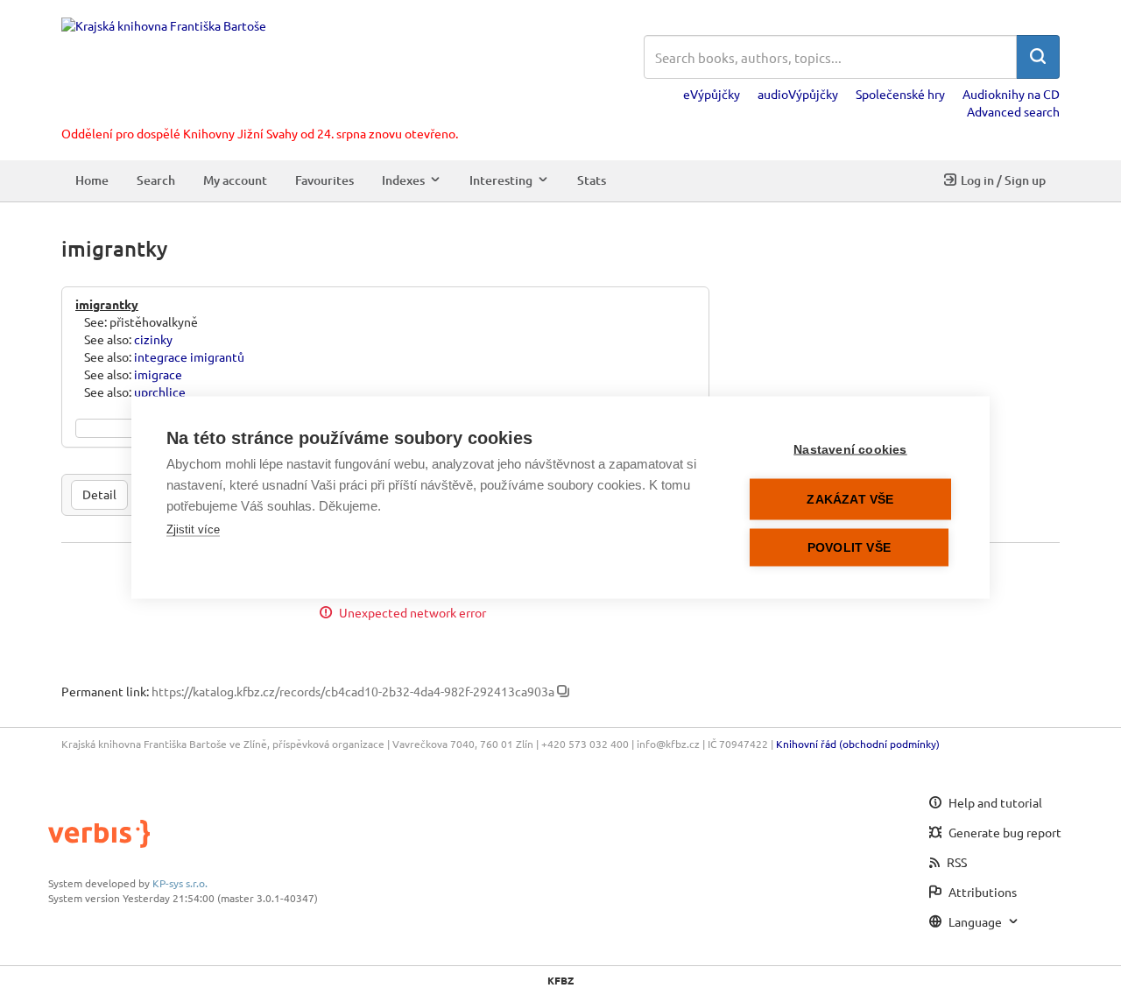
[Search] (1038, 57)
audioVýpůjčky (798, 94)
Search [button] (156, 180)
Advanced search (1013, 111)
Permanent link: (105, 691)
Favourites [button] (324, 180)
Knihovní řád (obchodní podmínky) (858, 744)
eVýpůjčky (711, 94)
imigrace (158, 374)
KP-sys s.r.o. (180, 883)
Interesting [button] (500, 180)
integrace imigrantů (189, 356)
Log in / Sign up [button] (1003, 180)
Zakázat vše (850, 499)
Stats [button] (591, 180)
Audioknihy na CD (1011, 94)
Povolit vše (849, 547)
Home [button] (92, 180)
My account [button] (235, 180)
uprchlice (160, 391)
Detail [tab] (99, 494)
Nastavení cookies (849, 449)
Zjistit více (193, 529)
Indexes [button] (403, 180)
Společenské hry (900, 94)
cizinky (153, 339)
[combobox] (830, 57)
